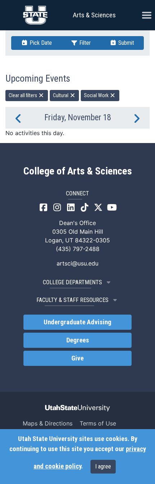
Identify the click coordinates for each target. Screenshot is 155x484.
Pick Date (40, 42)
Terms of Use (98, 423)
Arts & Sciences (94, 15)
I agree (103, 466)
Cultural (61, 95)
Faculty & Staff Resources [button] (72, 300)
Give (77, 358)
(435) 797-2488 (77, 248)
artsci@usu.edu (77, 263)
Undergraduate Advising (77, 322)
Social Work (97, 95)
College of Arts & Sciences (77, 171)
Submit (125, 42)
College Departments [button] (72, 282)
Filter (84, 42)
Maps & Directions (47, 423)
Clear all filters (23, 95)
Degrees (77, 340)
